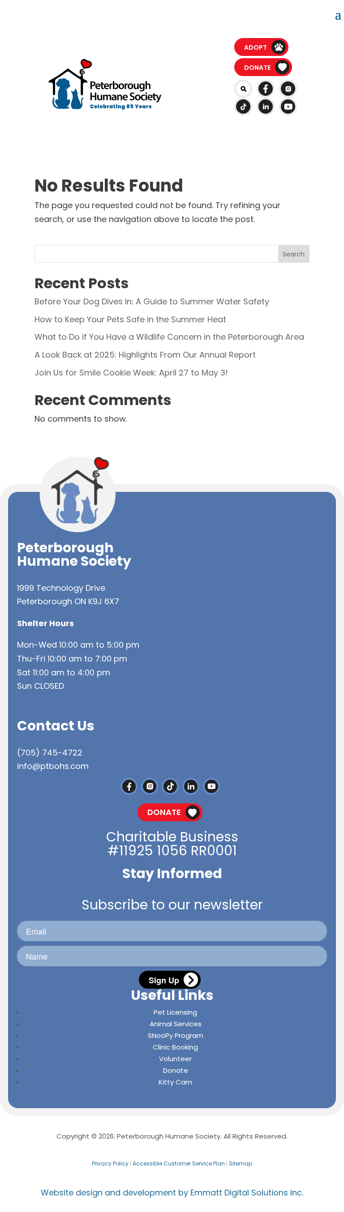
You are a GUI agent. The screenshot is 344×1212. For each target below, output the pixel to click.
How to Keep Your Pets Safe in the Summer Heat (130, 319)
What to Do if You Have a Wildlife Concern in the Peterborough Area (169, 336)
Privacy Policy (110, 1163)
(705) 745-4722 (49, 752)
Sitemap (240, 1163)
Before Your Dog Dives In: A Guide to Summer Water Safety (151, 301)
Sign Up (164, 980)
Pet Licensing (175, 1012)
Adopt (255, 47)
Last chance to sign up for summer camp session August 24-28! (172, 13)
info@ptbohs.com (53, 766)
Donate (257, 67)
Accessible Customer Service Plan (179, 1163)
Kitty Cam (175, 1082)
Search (294, 254)
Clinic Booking (175, 1047)
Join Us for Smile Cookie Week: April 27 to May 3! (131, 372)
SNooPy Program (175, 1035)
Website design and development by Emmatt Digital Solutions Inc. (172, 1192)
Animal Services (176, 1023)
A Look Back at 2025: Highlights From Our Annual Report (145, 354)
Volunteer (175, 1058)
